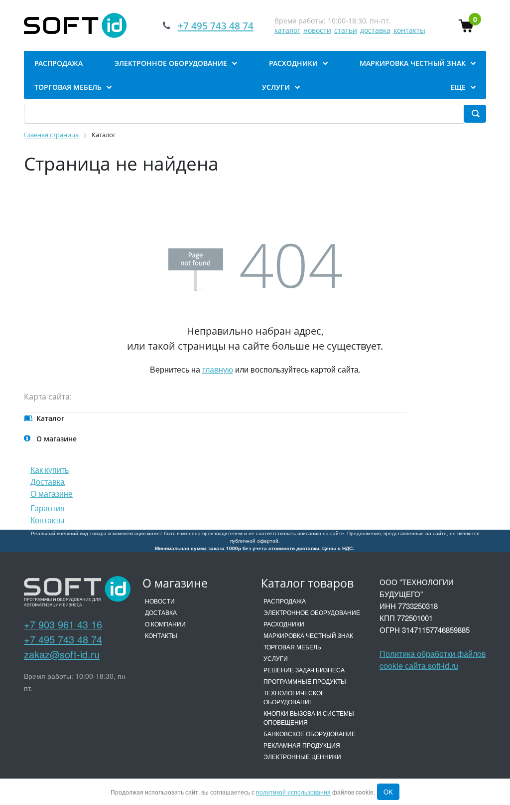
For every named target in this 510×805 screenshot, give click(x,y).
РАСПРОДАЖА (284, 601)
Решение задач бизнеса (304, 669)
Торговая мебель (292, 646)
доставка (375, 30)
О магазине (51, 493)
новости (317, 30)
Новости (160, 601)
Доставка (47, 481)
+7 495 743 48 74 (63, 639)
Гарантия (47, 508)
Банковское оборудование (309, 733)
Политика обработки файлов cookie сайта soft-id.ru (433, 659)
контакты (409, 30)
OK (388, 792)
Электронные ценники (302, 756)
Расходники (283, 623)
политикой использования (293, 792)
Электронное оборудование (311, 612)
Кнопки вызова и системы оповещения (308, 717)
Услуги (275, 658)
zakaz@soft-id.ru (62, 654)
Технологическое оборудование (294, 697)
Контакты (47, 520)
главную (217, 369)
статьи (345, 30)
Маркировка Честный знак (308, 635)
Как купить (49, 469)
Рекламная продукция (301, 745)
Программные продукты (304, 681)
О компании (165, 623)
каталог (287, 30)
